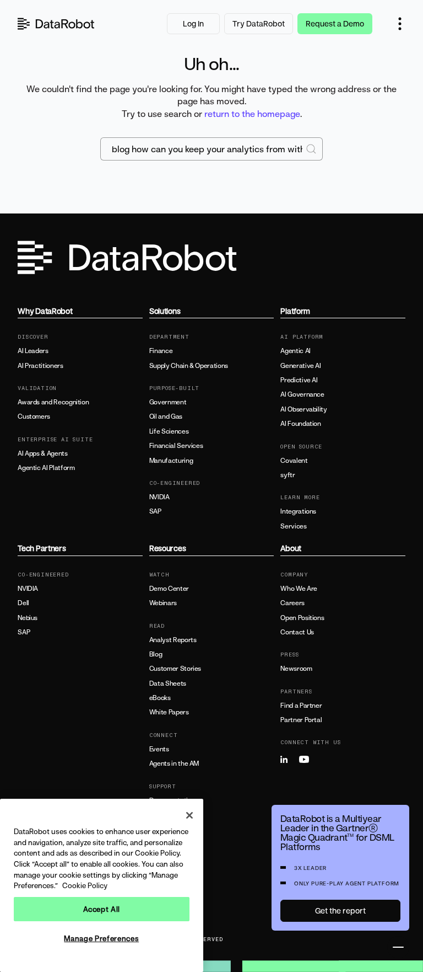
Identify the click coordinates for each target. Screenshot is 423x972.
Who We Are (298, 588)
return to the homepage (252, 113)
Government (167, 402)
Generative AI (300, 366)
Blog (155, 654)
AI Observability (303, 409)
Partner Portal (301, 720)
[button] (400, 24)
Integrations (298, 511)
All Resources (169, 866)
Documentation (172, 800)
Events (159, 749)
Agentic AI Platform (46, 468)
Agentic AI (295, 351)
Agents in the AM (174, 763)
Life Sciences (168, 431)
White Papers (169, 712)
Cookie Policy (84, 885)
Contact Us (296, 632)
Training (160, 815)
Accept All (102, 909)
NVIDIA (159, 497)
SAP (155, 511)
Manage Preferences (101, 938)
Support (161, 829)
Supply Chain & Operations (188, 366)
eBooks (160, 698)
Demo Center (169, 588)
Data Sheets (167, 683)
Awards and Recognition (53, 402)
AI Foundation (300, 424)
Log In (193, 23)
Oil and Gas (165, 416)
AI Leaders (33, 351)
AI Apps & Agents (42, 453)
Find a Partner (301, 705)
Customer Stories (175, 668)
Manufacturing (171, 460)
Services (293, 526)
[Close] (189, 815)
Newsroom (296, 668)
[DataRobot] (56, 24)
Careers (292, 603)
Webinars (163, 603)
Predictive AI (298, 380)
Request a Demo (335, 23)
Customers (34, 416)
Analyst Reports (173, 640)
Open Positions (302, 618)
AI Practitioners (40, 366)
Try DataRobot (258, 23)
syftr (287, 475)
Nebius (27, 618)
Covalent (293, 460)
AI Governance (302, 394)
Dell (23, 603)
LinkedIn (288, 759)
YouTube (307, 759)
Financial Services (176, 446)
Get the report (340, 910)
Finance (160, 351)
